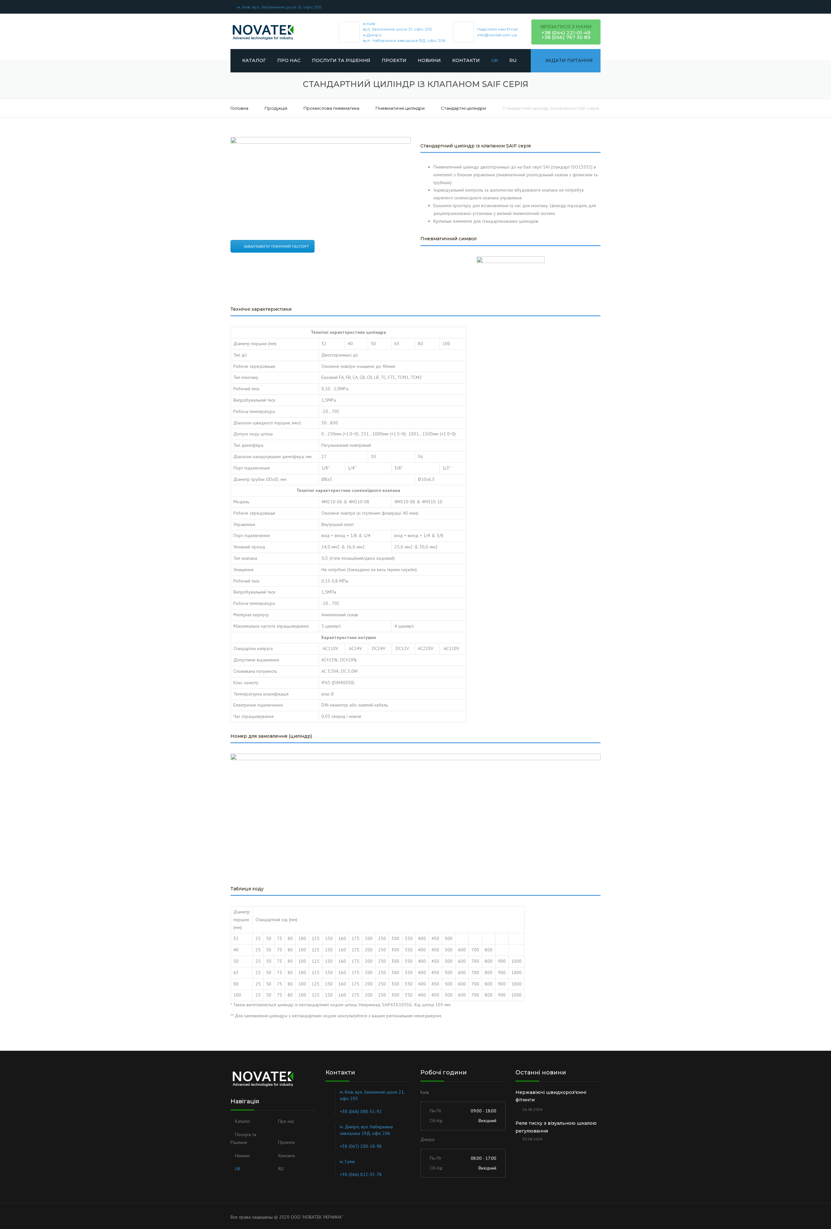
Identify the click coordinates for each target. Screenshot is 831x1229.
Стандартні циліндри (463, 108)
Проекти (394, 60)
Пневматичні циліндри (400, 108)
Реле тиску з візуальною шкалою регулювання (556, 1127)
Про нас (289, 60)
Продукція (276, 108)
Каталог (254, 60)
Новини (429, 60)
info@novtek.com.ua (497, 34)
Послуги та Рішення (341, 60)
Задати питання (569, 60)
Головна (239, 108)
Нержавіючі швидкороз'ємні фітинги (550, 1096)
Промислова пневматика (331, 108)
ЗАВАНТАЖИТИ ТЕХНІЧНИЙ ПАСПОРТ (276, 246)
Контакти (466, 60)
